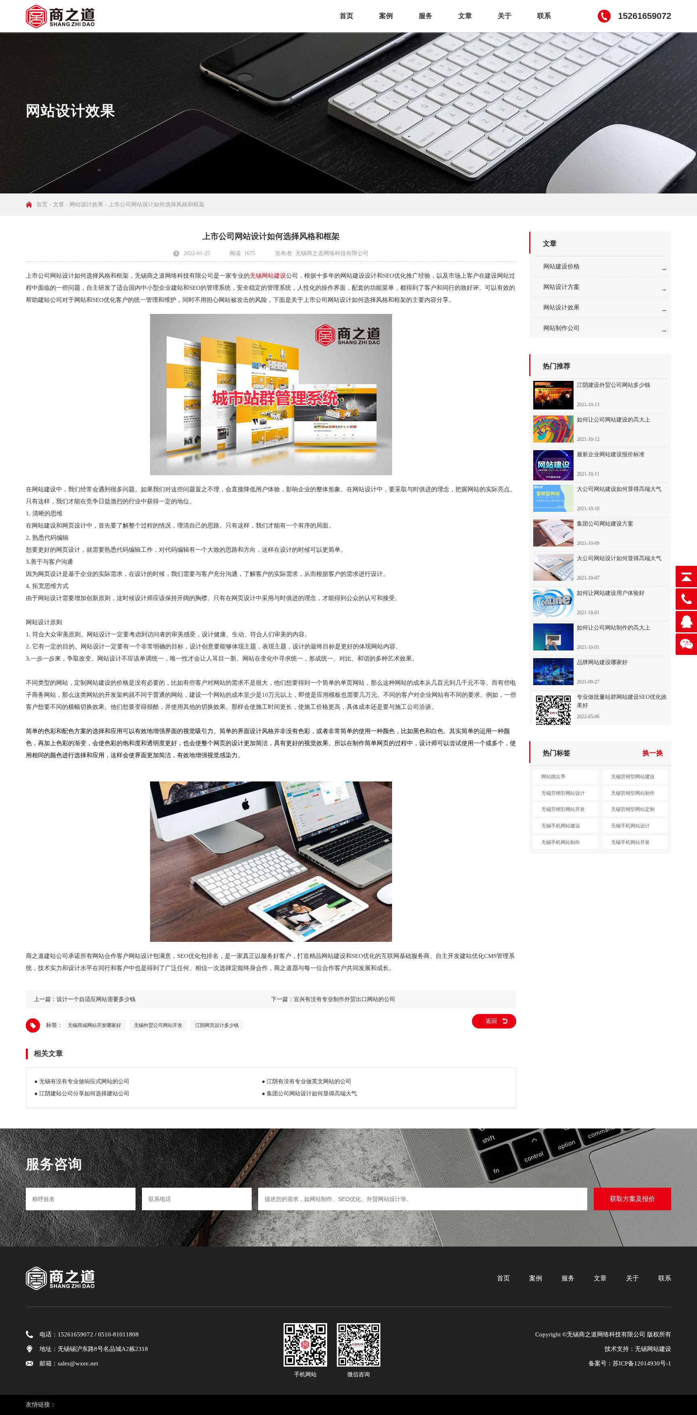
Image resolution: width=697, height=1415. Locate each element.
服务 (425, 16)
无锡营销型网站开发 (563, 809)
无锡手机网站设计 (630, 826)
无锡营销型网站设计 (563, 793)
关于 (504, 16)
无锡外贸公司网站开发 (158, 1025)
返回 (491, 1021)
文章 (465, 16)
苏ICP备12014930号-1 (642, 1363)
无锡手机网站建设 (560, 826)
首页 (346, 16)
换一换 (653, 753)
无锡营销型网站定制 (633, 809)
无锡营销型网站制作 (633, 793)
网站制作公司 (561, 328)
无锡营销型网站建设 (633, 776)
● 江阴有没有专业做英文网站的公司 (306, 1081)
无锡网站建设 (268, 275)
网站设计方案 (561, 287)
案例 (386, 16)
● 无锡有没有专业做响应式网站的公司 (81, 1081)
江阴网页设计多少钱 (217, 1025)
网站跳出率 (553, 776)
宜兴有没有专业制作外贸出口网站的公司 (344, 999)
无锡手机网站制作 (560, 842)
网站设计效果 (86, 205)
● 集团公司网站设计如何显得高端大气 (309, 1094)
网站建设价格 (561, 266)
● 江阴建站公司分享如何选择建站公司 (81, 1094)
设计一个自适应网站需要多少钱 (96, 999)
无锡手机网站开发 (630, 842)
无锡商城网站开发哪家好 (94, 1025)
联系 (544, 16)
